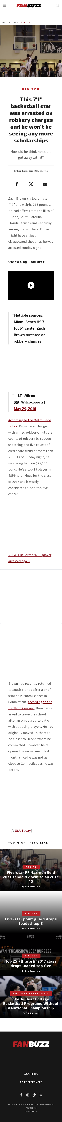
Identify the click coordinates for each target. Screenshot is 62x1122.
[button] (4, 5)
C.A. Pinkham (32, 1013)
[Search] (57, 5)
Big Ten (26, 22)
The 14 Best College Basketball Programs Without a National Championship (31, 1003)
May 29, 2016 (25, 408)
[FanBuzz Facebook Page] (21, 1095)
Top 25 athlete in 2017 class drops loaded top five (31, 963)
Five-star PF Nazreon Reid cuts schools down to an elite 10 (31, 876)
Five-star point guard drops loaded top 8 (31, 921)
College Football (11, 22)
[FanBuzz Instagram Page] (27, 1095)
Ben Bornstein (25, 170)
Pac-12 (31, 867)
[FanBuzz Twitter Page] (41, 1095)
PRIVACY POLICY (31, 1112)
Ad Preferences (31, 1082)
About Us (31, 1074)
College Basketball (31, 993)
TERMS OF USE (31, 1108)
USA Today (23, 830)
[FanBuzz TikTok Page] (34, 1095)
